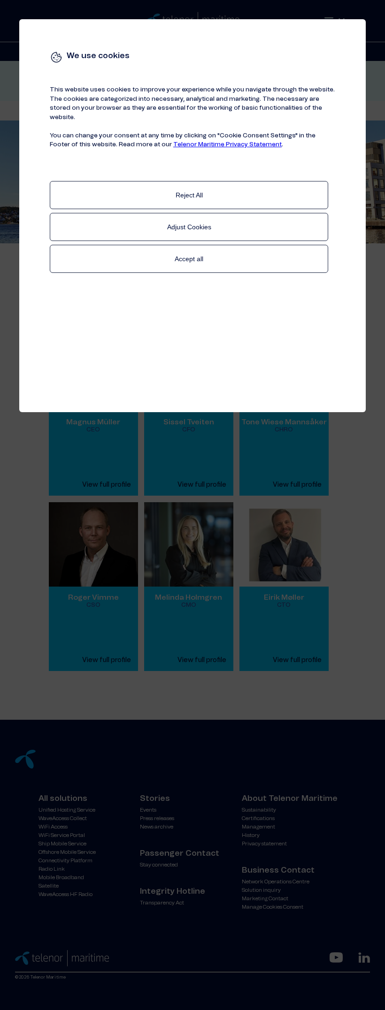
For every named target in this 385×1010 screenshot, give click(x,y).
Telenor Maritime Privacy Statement (227, 145)
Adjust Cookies (189, 227)
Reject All (189, 195)
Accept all (189, 259)
